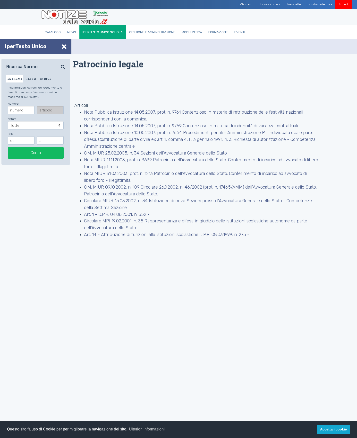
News (71, 32)
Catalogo (53, 32)
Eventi (239, 32)
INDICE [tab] (45, 79)
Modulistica (192, 32)
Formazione (218, 32)
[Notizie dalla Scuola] (75, 17)
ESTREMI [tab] (15, 79)
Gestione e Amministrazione (152, 32)
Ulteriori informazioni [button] (147, 429)
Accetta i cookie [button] (333, 429)
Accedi (343, 4)
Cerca (36, 152)
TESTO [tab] (31, 79)
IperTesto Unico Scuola (103, 32)
